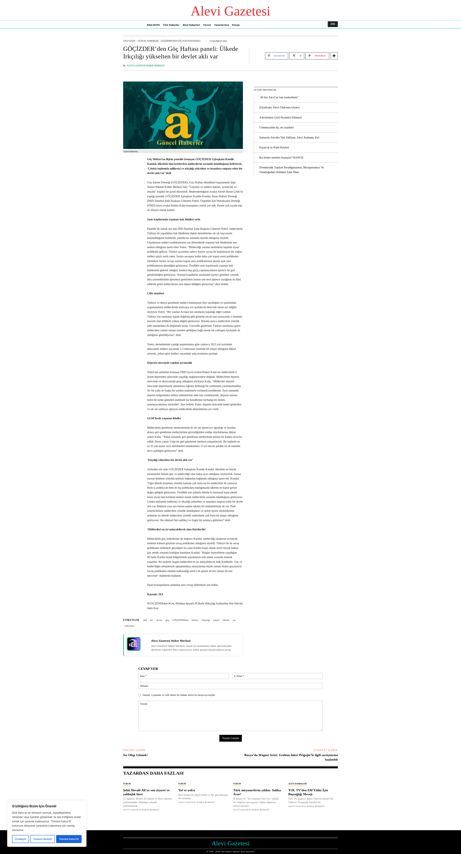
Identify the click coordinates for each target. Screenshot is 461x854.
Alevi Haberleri (297, 784)
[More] (334, 56)
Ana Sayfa (129, 41)
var (234, 620)
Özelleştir (20, 838)
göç (167, 620)
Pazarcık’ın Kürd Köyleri (274, 147)
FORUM (127, 784)
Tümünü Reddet (42, 838)
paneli (216, 620)
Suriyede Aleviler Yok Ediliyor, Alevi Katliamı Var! (289, 137)
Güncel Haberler (148, 41)
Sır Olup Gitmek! (135, 755)
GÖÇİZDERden (181, 620)
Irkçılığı (206, 620)
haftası (195, 620)
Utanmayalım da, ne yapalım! (276, 127)
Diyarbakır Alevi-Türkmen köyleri (279, 107)
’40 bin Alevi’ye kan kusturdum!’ (278, 97)
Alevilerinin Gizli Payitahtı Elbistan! (280, 117)
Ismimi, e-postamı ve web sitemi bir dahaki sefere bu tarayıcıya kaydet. (179, 695)
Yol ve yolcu (186, 790)
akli (145, 620)
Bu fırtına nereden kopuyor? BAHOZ (281, 157)
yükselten (129, 626)
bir (151, 620)
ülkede (226, 620)
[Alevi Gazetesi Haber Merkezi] (136, 644)
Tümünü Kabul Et (69, 838)
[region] (46, 823)
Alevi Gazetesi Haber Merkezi (146, 66)
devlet (159, 620)
